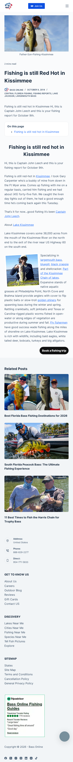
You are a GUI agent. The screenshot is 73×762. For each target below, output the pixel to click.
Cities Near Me (13, 628)
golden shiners (47, 300)
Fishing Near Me (14, 632)
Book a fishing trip (54, 350)
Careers (9, 586)
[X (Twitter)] (11, 758)
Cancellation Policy (16, 679)
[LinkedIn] (26, 758)
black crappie (60, 264)
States (8, 665)
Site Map (10, 670)
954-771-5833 (20, 562)
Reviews (9, 594)
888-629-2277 (21, 552)
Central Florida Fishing (18, 93)
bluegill (45, 264)
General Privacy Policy (18, 683)
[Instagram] (16, 758)
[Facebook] (5, 758)
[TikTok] (36, 758)
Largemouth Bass (26, 96)
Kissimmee (43, 176)
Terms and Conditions (18, 674)
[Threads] (21, 758)
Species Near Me (15, 637)
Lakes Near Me (14, 623)
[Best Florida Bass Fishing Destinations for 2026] (36, 392)
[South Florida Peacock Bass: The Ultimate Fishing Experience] (36, 441)
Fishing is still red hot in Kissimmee (36, 131)
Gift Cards (11, 599)
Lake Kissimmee (23, 224)
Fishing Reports (42, 93)
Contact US (11, 603)
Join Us (38, 6)
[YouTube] (31, 758)
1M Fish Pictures (14, 641)
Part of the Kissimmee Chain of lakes (54, 273)
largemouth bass (51, 259)
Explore (9, 645)
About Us (10, 581)
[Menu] (67, 5)
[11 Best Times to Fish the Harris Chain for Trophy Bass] (36, 494)
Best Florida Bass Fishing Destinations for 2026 (35, 415)
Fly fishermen (58, 322)
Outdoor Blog (13, 590)
